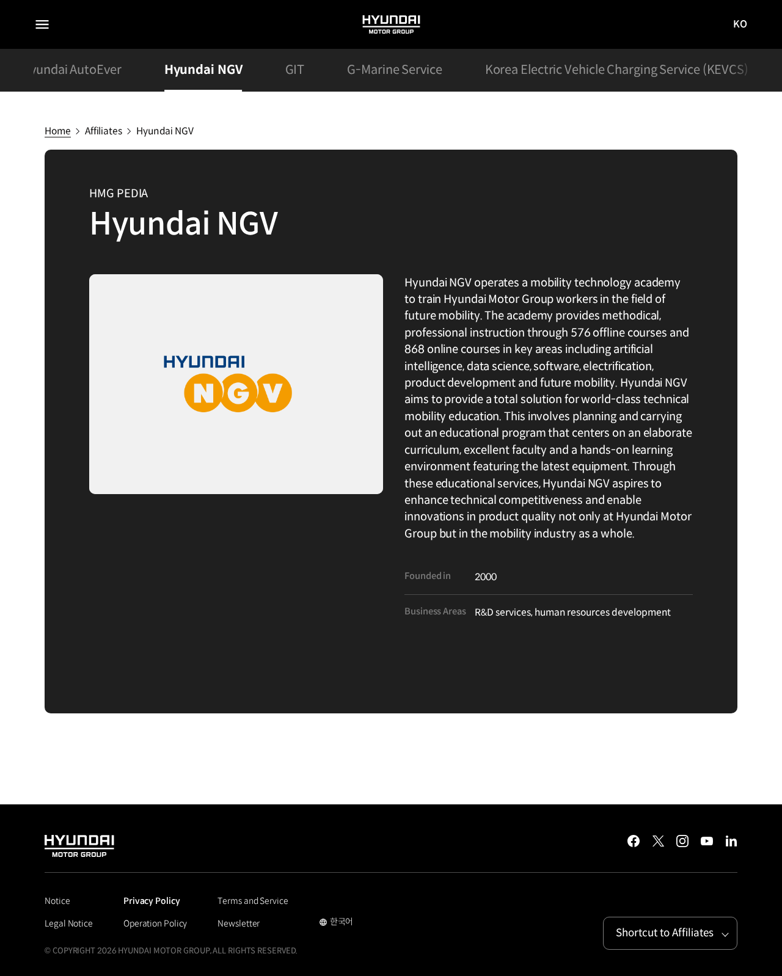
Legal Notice (69, 923)
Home (58, 131)
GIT (295, 70)
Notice (57, 900)
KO (740, 25)
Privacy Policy (151, 900)
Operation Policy (155, 923)
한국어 (336, 923)
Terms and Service (252, 900)
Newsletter (238, 923)
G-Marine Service (394, 70)
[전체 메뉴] (42, 24)
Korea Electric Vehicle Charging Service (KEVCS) (616, 70)
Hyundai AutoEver (71, 70)
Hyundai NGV (203, 70)
